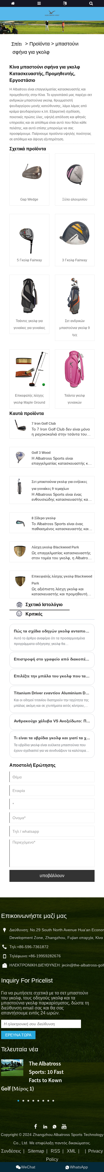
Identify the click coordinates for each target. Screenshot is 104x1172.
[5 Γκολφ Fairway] (29, 233)
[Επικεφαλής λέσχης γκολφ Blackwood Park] (19, 580)
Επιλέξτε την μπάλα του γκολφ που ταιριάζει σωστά (52, 676)
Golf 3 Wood (41, 453)
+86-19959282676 (44, 956)
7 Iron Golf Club (44, 424)
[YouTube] (64, 1126)
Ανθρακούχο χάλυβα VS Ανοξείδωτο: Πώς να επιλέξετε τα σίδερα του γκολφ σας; (52, 721)
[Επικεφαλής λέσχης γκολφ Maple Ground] (29, 368)
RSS (55, 1151)
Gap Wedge (29, 199)
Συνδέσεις (11, 1151)
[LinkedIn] (45, 1126)
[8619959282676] (76, 1167)
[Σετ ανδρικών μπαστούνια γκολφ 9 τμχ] (75, 294)
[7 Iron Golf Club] (19, 427)
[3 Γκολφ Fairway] (75, 233)
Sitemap (36, 1151)
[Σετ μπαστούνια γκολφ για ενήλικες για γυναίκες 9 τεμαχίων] (19, 486)
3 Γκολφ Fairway (74, 260)
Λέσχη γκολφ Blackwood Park (55, 547)
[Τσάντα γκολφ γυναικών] (75, 368)
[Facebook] (35, 1126)
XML (71, 1151)
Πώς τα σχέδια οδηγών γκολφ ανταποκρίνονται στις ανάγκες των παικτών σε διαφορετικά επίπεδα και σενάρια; (52, 631)
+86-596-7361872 (33, 947)
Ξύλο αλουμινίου (74, 199)
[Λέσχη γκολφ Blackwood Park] (19, 551)
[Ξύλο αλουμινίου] (75, 173)
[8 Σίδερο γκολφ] (19, 522)
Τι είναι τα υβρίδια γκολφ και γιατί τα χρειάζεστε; (52, 738)
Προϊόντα (39, 44)
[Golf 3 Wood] (19, 456)
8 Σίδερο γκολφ (44, 518)
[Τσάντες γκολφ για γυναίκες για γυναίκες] (29, 294)
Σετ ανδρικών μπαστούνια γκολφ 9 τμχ (74, 328)
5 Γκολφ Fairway (29, 260)
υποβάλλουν (52, 875)
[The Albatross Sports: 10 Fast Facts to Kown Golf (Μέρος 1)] (12, 1067)
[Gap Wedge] (29, 173)
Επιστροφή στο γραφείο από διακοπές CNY (52, 659)
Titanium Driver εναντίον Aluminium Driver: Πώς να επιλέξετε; (52, 693)
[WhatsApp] (54, 1126)
